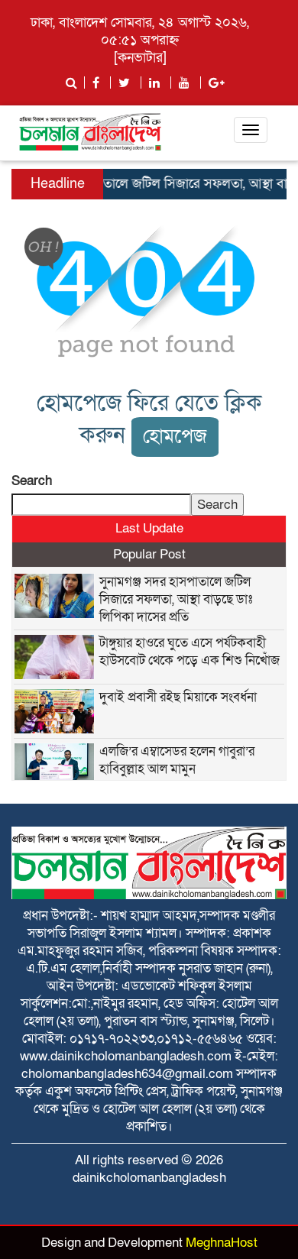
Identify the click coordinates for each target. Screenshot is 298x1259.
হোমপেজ (175, 436)
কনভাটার (140, 57)
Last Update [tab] (149, 528)
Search (31, 481)
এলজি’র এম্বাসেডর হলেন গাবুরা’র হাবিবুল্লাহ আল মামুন (176, 760)
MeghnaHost (222, 1242)
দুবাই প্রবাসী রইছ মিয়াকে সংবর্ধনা (178, 697)
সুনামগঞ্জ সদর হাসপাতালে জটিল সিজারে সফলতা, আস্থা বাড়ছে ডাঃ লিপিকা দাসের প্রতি (175, 599)
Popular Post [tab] (149, 554)
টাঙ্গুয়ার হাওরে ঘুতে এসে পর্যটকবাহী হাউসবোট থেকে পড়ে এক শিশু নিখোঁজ (189, 651)
